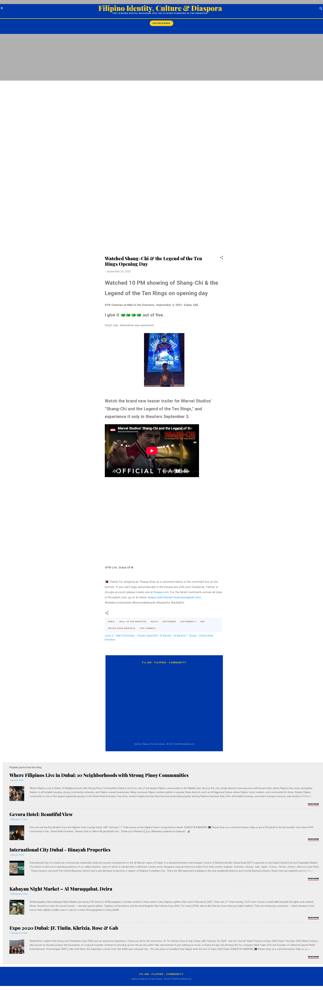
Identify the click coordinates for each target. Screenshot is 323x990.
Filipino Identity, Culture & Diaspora (160, 8)
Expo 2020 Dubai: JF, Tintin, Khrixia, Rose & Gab (63, 928)
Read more (313, 804)
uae (202, 621)
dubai (111, 621)
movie (154, 621)
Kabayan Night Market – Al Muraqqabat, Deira (60, 889)
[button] (222, 258)
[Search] (321, 9)
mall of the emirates (133, 621)
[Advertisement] (309, 89)
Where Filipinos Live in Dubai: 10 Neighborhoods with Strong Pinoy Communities (99, 775)
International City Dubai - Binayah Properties (60, 849)
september (169, 621)
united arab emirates (121, 628)
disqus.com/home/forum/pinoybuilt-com (174, 597)
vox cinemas (148, 628)
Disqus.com (161, 592)
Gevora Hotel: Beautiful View (41, 814)
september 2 (188, 621)
